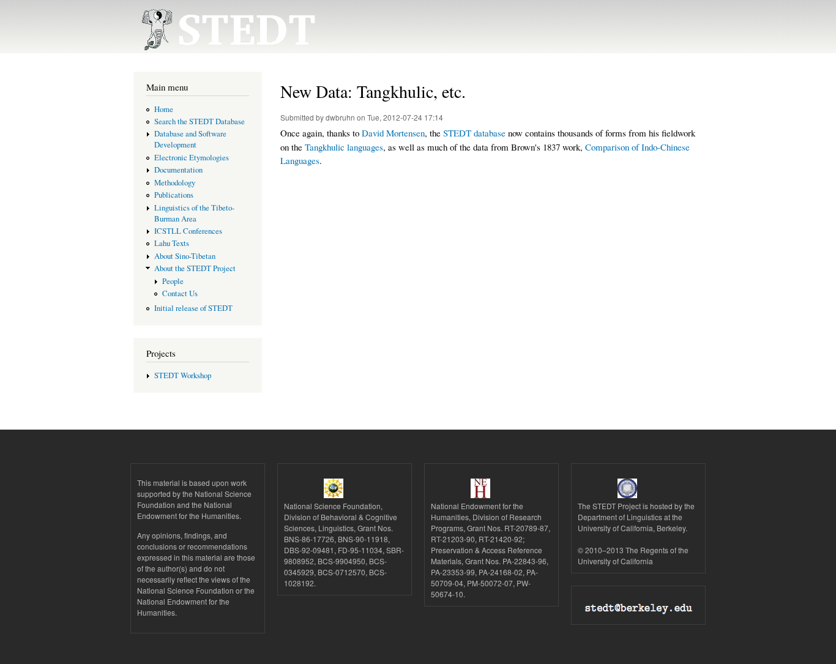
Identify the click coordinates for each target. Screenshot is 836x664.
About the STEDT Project (195, 268)
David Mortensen (393, 133)
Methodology (174, 182)
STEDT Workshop (182, 375)
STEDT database (474, 133)
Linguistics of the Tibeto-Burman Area (194, 213)
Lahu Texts (171, 243)
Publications (173, 195)
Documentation (178, 170)
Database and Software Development (190, 139)
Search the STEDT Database (199, 121)
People (173, 281)
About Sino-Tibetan (184, 256)
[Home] (220, 26)
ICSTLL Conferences (188, 231)
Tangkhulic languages (344, 147)
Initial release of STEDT (193, 308)
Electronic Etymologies (191, 157)
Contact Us (180, 293)
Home (163, 109)
